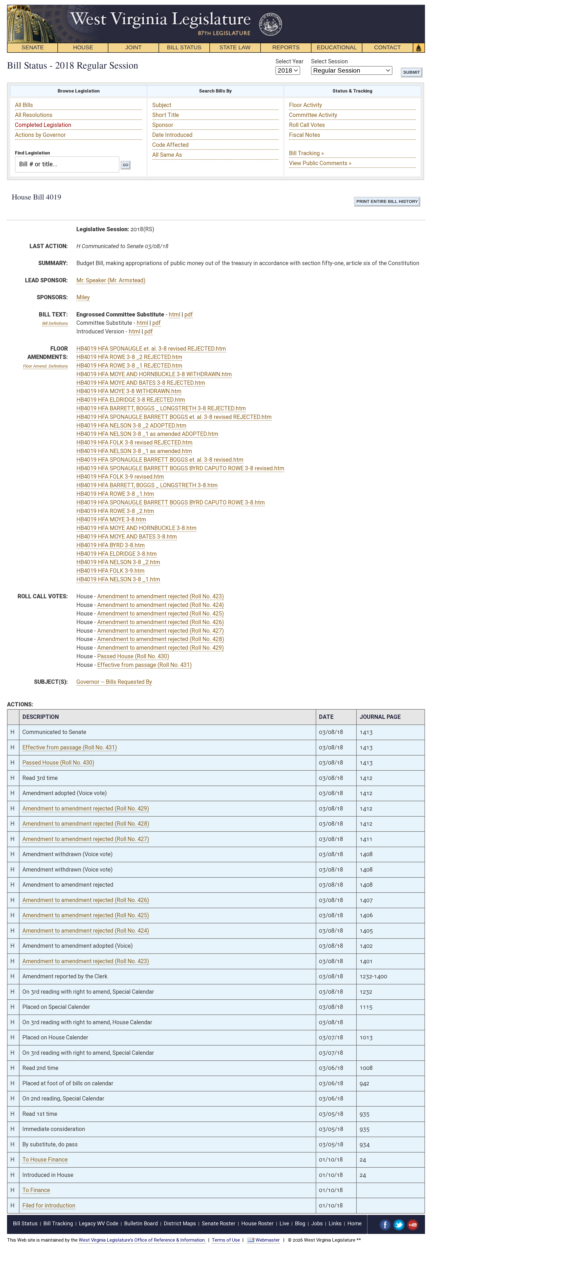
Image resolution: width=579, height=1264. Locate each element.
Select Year (289, 61)
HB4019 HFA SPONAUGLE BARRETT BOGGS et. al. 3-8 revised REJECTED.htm (174, 417)
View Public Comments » (320, 163)
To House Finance (45, 1159)
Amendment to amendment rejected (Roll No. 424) (160, 605)
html (174, 314)
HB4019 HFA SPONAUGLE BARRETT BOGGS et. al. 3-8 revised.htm (159, 459)
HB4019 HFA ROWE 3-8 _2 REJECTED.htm (129, 357)
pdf (188, 314)
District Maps (180, 1224)
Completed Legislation (43, 125)
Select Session (329, 61)
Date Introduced (172, 135)
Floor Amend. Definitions (45, 366)
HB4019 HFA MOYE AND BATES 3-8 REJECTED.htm (140, 383)
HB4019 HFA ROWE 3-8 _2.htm (115, 511)
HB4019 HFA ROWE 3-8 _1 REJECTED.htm (129, 365)
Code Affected (170, 145)
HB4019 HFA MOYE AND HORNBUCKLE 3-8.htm (136, 528)
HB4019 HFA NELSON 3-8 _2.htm (118, 562)
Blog (300, 1224)
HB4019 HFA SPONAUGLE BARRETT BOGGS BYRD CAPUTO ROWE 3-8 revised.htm (180, 468)
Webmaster (268, 1240)
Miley (83, 297)
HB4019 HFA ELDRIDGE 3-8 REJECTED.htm (130, 400)
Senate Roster (218, 1224)
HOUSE (83, 47)
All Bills (24, 105)
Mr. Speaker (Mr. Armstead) (110, 280)
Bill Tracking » (306, 153)
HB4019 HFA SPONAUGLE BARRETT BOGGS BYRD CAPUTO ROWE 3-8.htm (170, 502)
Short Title (165, 115)
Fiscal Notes (304, 135)
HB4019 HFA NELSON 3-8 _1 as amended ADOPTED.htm (147, 434)
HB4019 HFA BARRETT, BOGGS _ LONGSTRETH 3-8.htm (147, 485)
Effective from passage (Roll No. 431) (144, 665)
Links (335, 1224)
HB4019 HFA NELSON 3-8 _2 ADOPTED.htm (131, 425)
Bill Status (25, 1224)
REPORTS (286, 47)
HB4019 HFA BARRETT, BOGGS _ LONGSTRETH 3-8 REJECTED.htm (161, 408)
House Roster (257, 1224)
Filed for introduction (48, 1205)
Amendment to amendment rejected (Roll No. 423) (160, 596)
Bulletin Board (141, 1224)
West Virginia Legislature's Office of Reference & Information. (142, 1240)
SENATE (32, 47)
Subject (161, 105)
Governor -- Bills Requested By (114, 682)
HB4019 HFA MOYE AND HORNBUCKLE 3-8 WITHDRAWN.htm (154, 374)
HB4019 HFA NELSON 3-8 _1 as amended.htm (134, 451)
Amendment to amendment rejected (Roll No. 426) (160, 622)
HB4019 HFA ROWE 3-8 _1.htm (115, 494)
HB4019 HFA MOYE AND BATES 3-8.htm (126, 536)
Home (354, 1224)
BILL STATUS (184, 47)
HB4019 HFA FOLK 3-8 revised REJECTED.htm (134, 442)
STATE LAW (235, 47)
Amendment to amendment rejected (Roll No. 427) (160, 630)
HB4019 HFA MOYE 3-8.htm (111, 519)
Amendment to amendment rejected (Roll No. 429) (160, 647)
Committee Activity (313, 115)
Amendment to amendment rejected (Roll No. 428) (160, 639)
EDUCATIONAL (337, 47)
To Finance (36, 1190)
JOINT (133, 47)
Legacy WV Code (98, 1224)
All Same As (167, 155)
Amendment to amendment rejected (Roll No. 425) (160, 613)
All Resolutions (33, 115)
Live (284, 1224)
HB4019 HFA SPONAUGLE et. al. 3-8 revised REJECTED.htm (151, 348)
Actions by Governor (40, 135)
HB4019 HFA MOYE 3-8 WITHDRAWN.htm (128, 391)
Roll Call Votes (307, 125)
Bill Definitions (55, 323)
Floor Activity (305, 105)
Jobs (317, 1224)
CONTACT (387, 47)
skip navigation (275, 7)
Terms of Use (226, 1240)
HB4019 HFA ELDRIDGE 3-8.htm (116, 554)
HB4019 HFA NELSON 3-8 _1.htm (118, 579)
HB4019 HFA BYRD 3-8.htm (110, 545)
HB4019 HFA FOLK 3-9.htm (110, 571)
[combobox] (67, 164)
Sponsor (162, 125)
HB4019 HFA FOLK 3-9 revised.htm (120, 476)
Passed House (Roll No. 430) (133, 656)
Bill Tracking (58, 1224)
